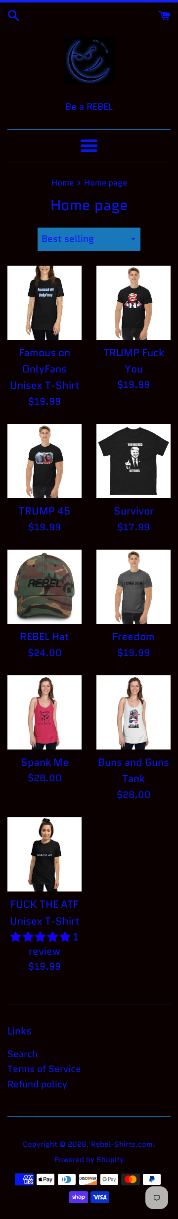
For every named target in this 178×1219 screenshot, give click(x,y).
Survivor (134, 511)
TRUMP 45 (45, 511)
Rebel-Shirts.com (122, 1144)
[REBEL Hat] (44, 587)
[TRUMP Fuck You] (133, 303)
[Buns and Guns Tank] (133, 712)
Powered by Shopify (89, 1159)
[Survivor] (133, 461)
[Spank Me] (44, 712)
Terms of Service (44, 1069)
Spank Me (45, 762)
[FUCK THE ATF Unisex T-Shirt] (44, 854)
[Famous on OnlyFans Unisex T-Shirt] (44, 303)
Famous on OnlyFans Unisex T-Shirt (45, 369)
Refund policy (37, 1084)
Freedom (133, 636)
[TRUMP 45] (44, 461)
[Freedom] (133, 587)
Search (22, 1054)
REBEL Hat (44, 636)
